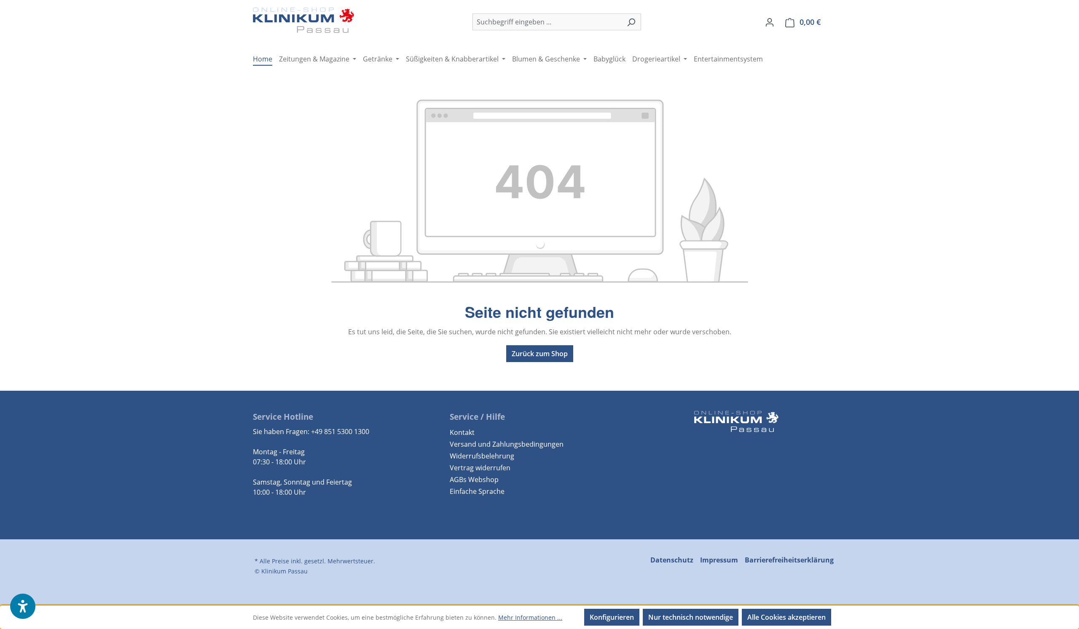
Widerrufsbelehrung (482, 456)
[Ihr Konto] (770, 21)
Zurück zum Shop (540, 353)
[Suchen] (631, 21)
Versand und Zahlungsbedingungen (507, 444)
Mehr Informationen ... (530, 617)
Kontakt (462, 432)
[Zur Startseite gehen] (303, 20)
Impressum (719, 560)
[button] (22, 606)
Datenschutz (671, 560)
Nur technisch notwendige (690, 617)
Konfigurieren (612, 617)
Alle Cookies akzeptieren (786, 617)
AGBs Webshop (474, 479)
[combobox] (547, 21)
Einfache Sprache (477, 491)
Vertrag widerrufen (480, 467)
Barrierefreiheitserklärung (789, 560)
